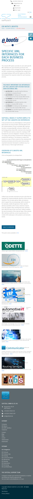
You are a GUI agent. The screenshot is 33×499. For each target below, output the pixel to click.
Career (3, 438)
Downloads (5, 441)
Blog (3, 434)
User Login (17, 10)
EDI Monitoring (6, 459)
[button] (30, 17)
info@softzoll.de (8, 416)
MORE (26, 251)
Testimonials (5, 439)
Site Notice (5, 491)
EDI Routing (5, 461)
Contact (4, 432)
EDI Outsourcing (6, 454)
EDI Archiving (5, 465)
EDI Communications (7, 457)
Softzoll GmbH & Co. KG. (13, 487)
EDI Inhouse (5, 452)
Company (4, 424)
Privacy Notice (5, 493)
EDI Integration (6, 449)
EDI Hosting (5, 456)
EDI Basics (4, 426)
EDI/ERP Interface (6, 428)
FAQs (3, 436)
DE (18, 233)
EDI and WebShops (7, 467)
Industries (4, 430)
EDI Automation (6, 463)
